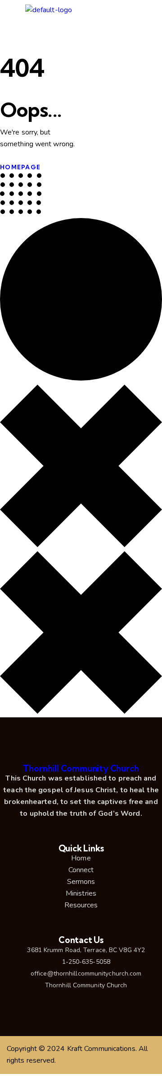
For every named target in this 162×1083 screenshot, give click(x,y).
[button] (148, 13)
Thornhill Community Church (81, 768)
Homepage (20, 167)
